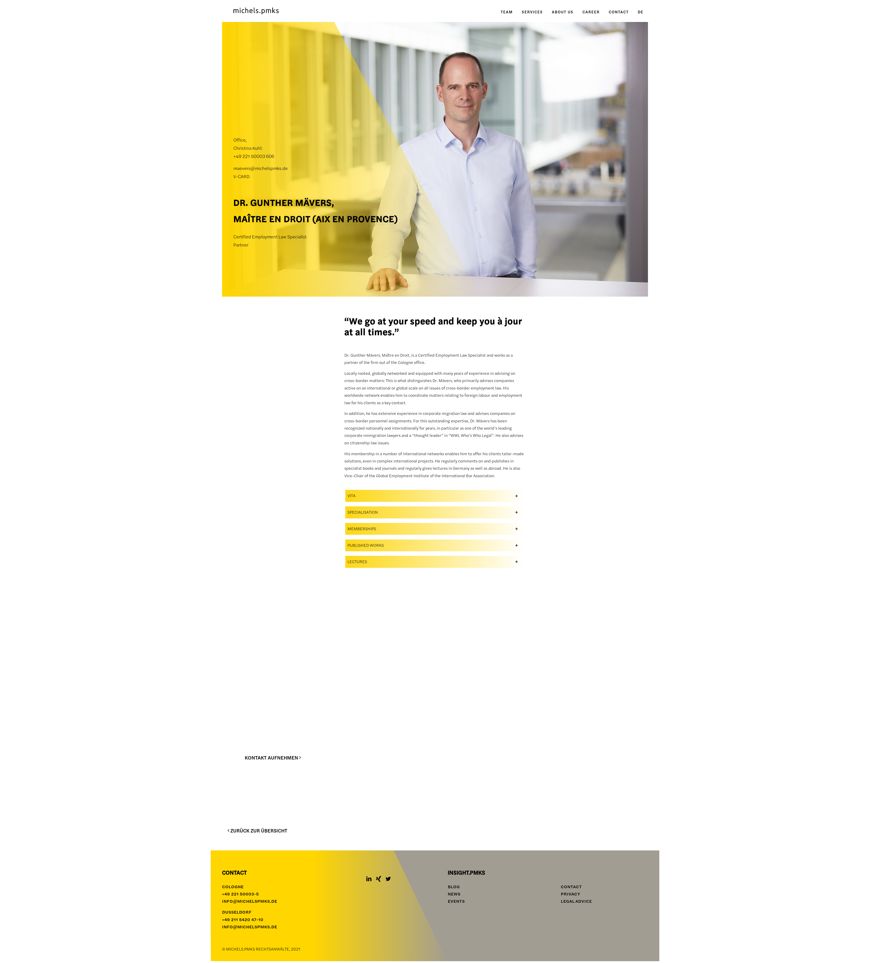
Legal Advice (576, 901)
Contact (571, 887)
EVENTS (456, 901)
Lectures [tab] (357, 561)
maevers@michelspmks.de (260, 168)
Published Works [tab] (366, 545)
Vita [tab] (351, 495)
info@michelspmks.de (249, 901)
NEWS (454, 894)
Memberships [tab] (362, 529)
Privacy (570, 894)
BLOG (454, 887)
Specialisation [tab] (363, 512)
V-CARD (241, 176)
